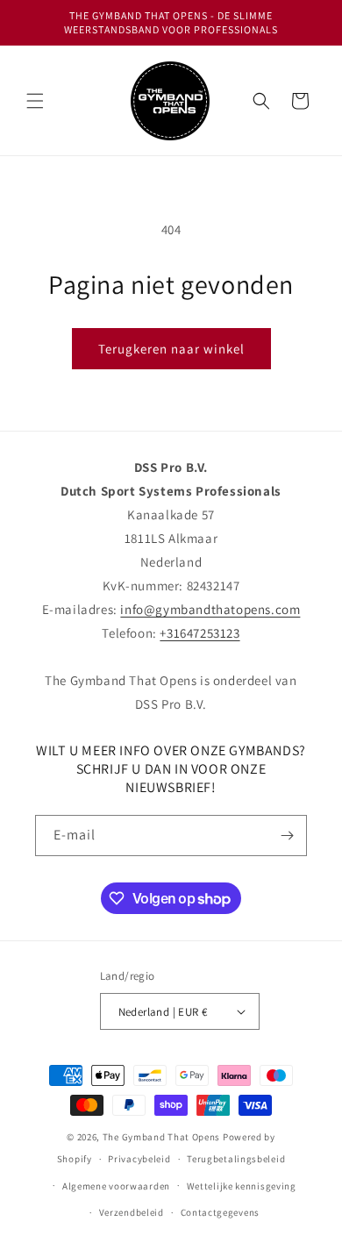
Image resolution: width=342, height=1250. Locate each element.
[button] (35, 101)
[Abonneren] (286, 835)
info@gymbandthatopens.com (210, 609)
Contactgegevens (220, 1212)
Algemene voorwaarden (116, 1186)
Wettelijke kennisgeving (241, 1186)
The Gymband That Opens (161, 1137)
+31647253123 (199, 633)
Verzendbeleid (131, 1212)
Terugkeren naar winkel (171, 348)
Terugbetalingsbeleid (236, 1159)
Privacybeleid (139, 1159)
